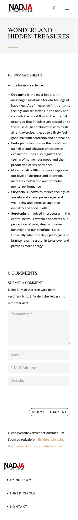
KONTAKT (18, 506)
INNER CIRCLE (23, 493)
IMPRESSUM (21, 480)
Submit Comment (49, 412)
